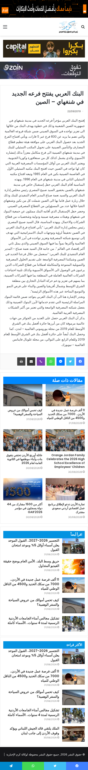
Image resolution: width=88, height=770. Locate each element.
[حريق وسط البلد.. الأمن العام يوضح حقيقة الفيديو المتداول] (73, 566)
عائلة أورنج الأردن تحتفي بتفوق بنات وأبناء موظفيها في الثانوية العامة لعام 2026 (24, 459)
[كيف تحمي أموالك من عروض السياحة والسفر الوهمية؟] (22, 395)
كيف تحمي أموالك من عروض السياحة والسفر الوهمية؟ (25, 412)
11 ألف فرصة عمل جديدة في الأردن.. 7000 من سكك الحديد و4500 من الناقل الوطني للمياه (66, 414)
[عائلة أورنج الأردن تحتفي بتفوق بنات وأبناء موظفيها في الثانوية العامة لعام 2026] (22, 440)
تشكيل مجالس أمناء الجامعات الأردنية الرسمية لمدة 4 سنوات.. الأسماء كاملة (33, 620)
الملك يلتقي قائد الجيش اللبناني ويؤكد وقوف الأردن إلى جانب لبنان (34, 730)
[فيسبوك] (80, 361)
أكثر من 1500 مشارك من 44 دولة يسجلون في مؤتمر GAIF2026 (24, 508)
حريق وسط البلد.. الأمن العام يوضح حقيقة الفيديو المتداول (31, 563)
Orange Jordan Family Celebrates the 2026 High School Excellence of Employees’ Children (65, 461)
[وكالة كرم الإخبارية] (68, 27)
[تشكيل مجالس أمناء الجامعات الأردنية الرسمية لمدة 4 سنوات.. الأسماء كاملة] (73, 624)
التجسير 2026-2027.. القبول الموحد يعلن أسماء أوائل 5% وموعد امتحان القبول (33, 545)
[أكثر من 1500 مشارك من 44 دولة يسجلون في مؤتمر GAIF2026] (22, 489)
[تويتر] (70, 361)
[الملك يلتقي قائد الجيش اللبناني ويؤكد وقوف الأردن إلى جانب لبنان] (73, 734)
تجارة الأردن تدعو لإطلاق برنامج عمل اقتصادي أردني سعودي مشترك (66, 508)
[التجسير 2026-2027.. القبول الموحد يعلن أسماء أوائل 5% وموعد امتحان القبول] (73, 546)
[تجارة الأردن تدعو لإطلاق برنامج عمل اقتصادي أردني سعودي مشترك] (65, 489)
